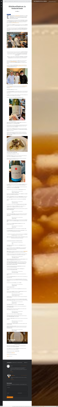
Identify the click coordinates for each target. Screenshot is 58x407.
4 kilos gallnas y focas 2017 (22, 1)
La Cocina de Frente (17, 15)
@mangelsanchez (12, 1)
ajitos (26, 1)
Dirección (8, 354)
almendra (29, 1)
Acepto (43, 406)
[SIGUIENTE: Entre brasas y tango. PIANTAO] (1, 4)
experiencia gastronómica (13, 61)
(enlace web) (13, 352)
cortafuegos (12, 375)
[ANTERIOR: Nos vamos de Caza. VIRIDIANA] (1, 6)
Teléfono (8, 356)
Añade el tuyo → (26, 362)
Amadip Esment (25, 251)
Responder (13, 379)
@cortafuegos (16, 1)
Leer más (40, 406)
